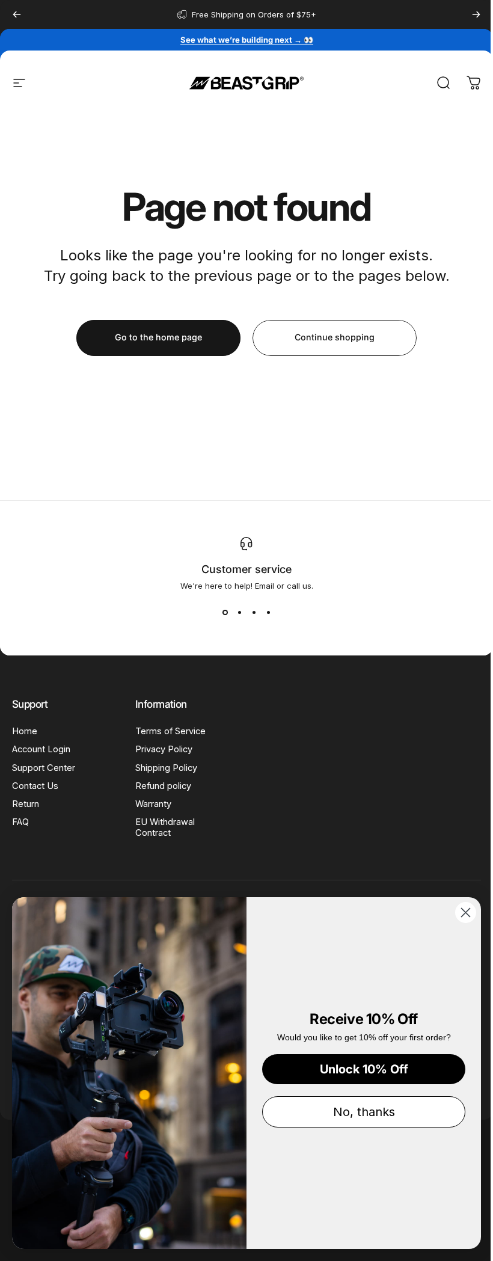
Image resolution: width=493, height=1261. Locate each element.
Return (25, 804)
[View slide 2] (239, 612)
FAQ (20, 822)
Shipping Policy (166, 767)
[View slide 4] (268, 612)
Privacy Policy (163, 749)
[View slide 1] (225, 612)
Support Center (43, 767)
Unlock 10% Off (364, 1069)
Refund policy (163, 786)
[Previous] (17, 14)
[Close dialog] (465, 912)
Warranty (153, 804)
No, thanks (364, 1112)
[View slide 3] (253, 612)
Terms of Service (170, 731)
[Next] (476, 14)
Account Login (41, 749)
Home (24, 731)
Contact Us (35, 786)
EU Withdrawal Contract (165, 827)
